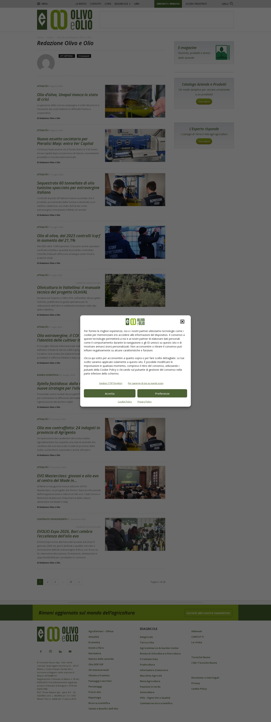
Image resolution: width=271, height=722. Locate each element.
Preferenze (162, 393)
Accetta (109, 393)
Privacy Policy (145, 401)
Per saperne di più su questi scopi (145, 383)
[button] (182, 322)
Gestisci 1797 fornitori (110, 383)
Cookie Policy (125, 401)
